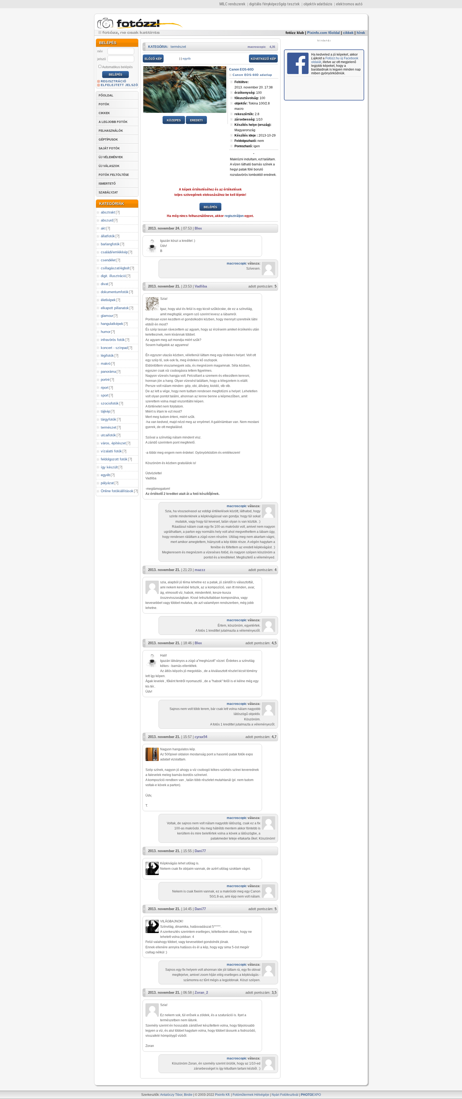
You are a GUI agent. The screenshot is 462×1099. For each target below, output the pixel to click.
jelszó (101, 59)
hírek (361, 33)
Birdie (188, 1095)
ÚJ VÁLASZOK (109, 166)
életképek (108, 300)
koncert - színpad (114, 348)
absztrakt (108, 212)
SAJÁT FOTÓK (109, 148)
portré (105, 380)
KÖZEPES (174, 120)
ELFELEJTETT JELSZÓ (119, 85)
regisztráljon (234, 216)
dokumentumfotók (115, 292)
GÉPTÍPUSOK (108, 139)
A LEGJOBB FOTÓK (113, 121)
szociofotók (110, 403)
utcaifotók (108, 435)
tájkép (105, 411)
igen (247, 146)
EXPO (311, 1095)
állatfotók (108, 236)
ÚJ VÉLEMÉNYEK (111, 157)
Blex (198, 228)
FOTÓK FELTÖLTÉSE (114, 174)
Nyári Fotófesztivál (285, 1095)
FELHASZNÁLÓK (111, 130)
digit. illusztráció (113, 276)
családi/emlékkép (114, 252)
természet (108, 427)
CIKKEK (104, 113)
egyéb (105, 475)
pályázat (107, 483)
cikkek (348, 33)
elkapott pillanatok (115, 308)
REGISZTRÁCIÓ (113, 81)
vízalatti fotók (111, 451)
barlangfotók (110, 244)
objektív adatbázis (317, 4)
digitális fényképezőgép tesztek (274, 4)
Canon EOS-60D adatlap (252, 74)
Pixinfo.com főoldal (323, 33)
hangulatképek (112, 324)
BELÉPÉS (210, 207)
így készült (109, 467)
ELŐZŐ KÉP (153, 58)
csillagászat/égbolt (115, 268)
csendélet (108, 260)
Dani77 (200, 851)
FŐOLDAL (106, 95)
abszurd (107, 220)
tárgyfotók (108, 419)
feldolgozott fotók (114, 459)
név (100, 51)
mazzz (200, 570)
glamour (107, 316)
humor (105, 332)
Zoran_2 (201, 993)
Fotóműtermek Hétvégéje (251, 1095)
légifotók (107, 356)
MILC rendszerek (232, 4)
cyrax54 (201, 737)
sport (105, 395)
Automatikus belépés (117, 67)
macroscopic (257, 46)
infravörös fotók (113, 340)
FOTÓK (104, 104)
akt (103, 228)
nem (249, 141)
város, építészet (113, 443)
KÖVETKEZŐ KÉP (263, 58)
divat (104, 284)
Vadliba (201, 286)
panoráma (108, 372)
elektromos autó (349, 4)
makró (105, 364)
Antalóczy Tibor (171, 1095)
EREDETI (196, 120)
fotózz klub (295, 33)
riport (105, 388)
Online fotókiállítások (117, 491)
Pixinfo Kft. (222, 1095)
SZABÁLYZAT (108, 192)
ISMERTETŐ (107, 183)
